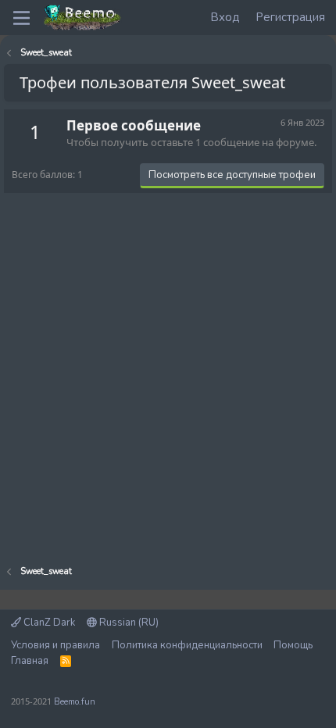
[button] (21, 18)
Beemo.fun (74, 702)
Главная (29, 661)
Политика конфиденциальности (187, 645)
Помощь (293, 645)
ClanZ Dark (48, 623)
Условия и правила (55, 645)
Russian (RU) (128, 623)
